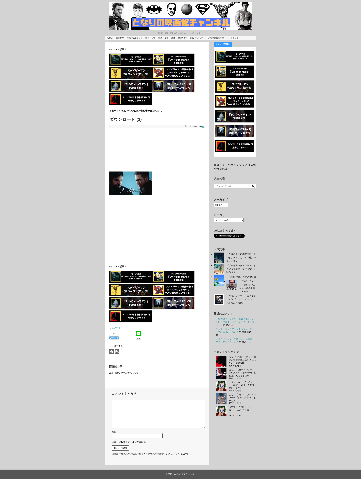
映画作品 (120, 38)
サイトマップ (232, 38)
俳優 (160, 38)
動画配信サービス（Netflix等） (191, 38)
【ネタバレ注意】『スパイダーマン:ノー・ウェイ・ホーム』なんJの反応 (241, 299)
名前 (114, 432)
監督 (167, 38)
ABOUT (110, 38)
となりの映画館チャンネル (183, 474)
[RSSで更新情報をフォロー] (117, 351)
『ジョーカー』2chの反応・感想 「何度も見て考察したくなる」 (241, 385)
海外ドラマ (150, 38)
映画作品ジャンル (135, 38)
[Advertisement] (157, 149)
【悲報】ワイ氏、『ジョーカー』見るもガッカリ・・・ (242, 410)
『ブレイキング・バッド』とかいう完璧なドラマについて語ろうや (241, 268)
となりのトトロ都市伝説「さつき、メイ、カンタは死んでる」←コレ (241, 257)
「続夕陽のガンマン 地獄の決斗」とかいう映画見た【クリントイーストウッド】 (235, 322)
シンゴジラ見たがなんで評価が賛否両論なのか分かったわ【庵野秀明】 (242, 360)
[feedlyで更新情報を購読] (111, 351)
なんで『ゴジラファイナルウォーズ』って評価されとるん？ (242, 397)
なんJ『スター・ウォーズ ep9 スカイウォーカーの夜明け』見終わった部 (242, 373)
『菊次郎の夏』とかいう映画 (241, 277)
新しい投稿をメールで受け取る (130, 442)
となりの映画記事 (216, 38)
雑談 (173, 38)
